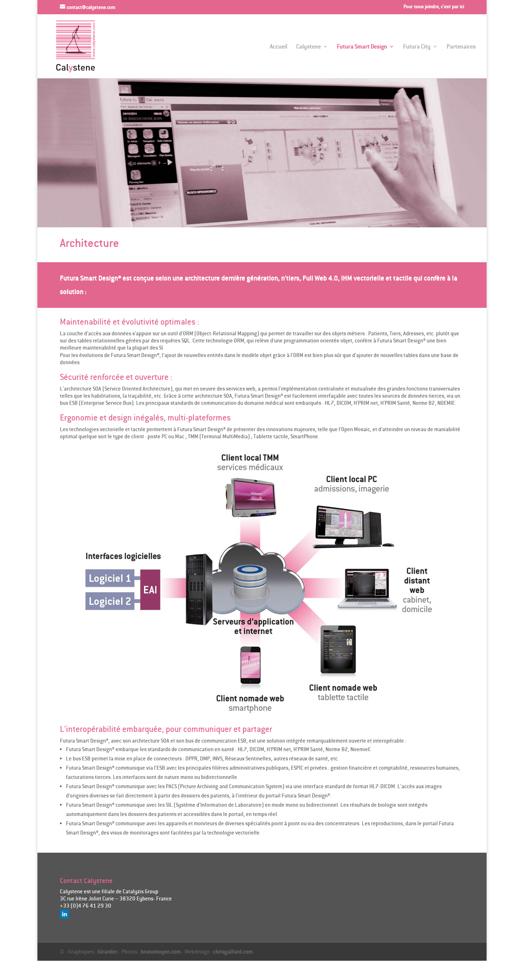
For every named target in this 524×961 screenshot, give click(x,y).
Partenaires (461, 47)
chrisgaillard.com (233, 951)
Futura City (417, 47)
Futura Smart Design (362, 47)
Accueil (278, 47)
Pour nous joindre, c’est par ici (434, 7)
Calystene (308, 47)
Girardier (108, 951)
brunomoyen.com (161, 951)
